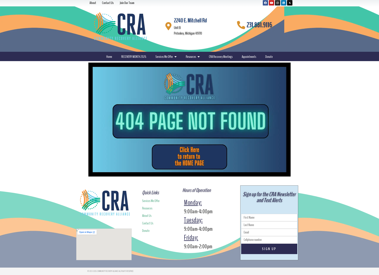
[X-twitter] (289, 2)
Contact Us (147, 223)
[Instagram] (277, 2)
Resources (191, 56)
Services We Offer (164, 56)
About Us (146, 215)
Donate (269, 56)
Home (109, 56)
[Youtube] (271, 2)
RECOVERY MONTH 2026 (133, 56)
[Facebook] (265, 2)
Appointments (249, 56)
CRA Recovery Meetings (221, 56)
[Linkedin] (283, 2)
